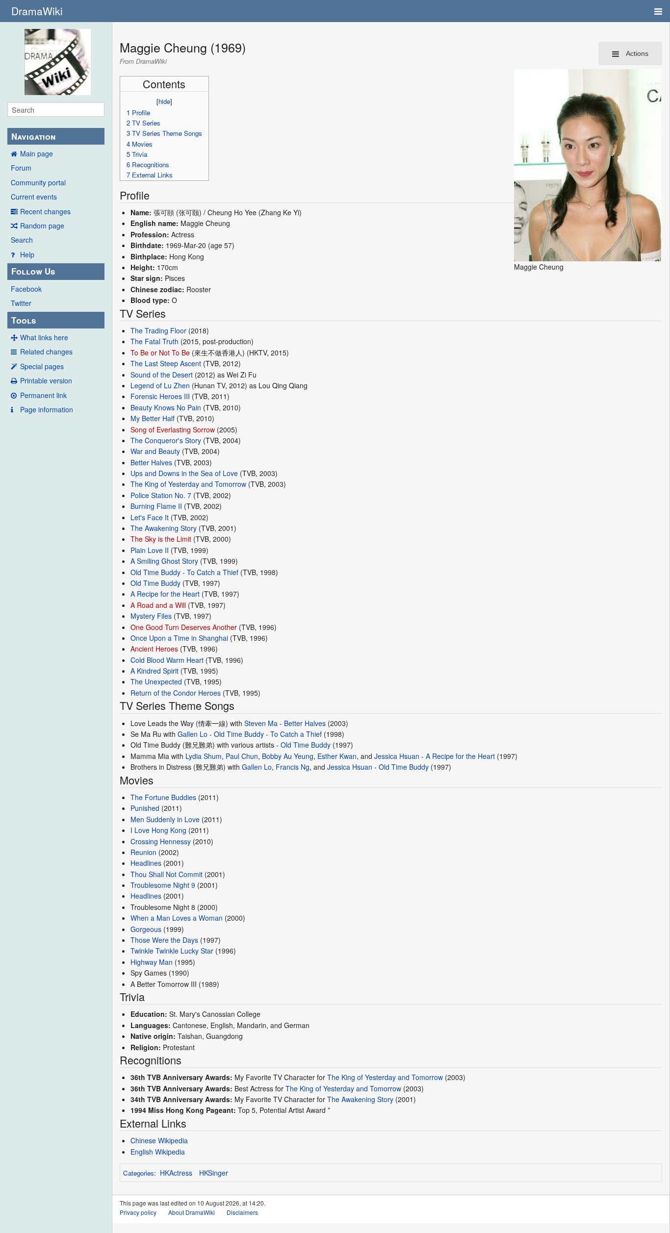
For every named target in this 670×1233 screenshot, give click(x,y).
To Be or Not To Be (160, 352)
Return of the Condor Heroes (175, 693)
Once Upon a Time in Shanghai (179, 638)
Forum (21, 168)
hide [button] (164, 101)
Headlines (145, 863)
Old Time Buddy (155, 583)
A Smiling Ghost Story (164, 561)
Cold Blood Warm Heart (167, 660)
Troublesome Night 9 (162, 885)
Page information (46, 409)
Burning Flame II (156, 506)
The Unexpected (156, 681)
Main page (36, 153)
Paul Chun (242, 756)
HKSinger (213, 1173)
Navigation (33, 136)
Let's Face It (149, 517)
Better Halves (151, 462)
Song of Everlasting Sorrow (172, 429)
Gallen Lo (192, 734)
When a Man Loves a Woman (176, 918)
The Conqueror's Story (165, 440)
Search (22, 240)
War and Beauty (155, 451)
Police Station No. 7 (160, 495)
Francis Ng (292, 767)
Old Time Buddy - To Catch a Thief (184, 572)
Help (27, 254)
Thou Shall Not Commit (166, 874)
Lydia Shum (203, 756)
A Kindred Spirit (154, 671)
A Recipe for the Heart (165, 594)
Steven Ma (261, 723)
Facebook (26, 289)
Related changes (46, 351)
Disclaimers (242, 1212)
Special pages (42, 366)
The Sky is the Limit (160, 539)
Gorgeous (145, 929)
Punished (144, 808)
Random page (42, 225)
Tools (23, 320)
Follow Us (33, 271)
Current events (34, 196)
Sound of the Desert (161, 374)
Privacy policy (138, 1212)
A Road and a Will (158, 605)
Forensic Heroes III (160, 396)
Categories (138, 1173)
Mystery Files (151, 616)
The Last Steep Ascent (165, 363)
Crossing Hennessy (160, 841)
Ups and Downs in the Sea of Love (184, 473)
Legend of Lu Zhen (160, 385)
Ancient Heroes (154, 649)
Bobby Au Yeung (287, 756)
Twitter (21, 303)
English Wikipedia (157, 1152)
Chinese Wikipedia (159, 1140)
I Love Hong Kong (158, 830)
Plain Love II (149, 550)
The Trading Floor (158, 330)
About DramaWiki (191, 1212)
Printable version (46, 380)
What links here (44, 337)
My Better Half (152, 418)
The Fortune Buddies (163, 797)
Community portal (38, 182)
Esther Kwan (337, 756)
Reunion (143, 852)
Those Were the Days (164, 940)
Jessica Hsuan (396, 756)
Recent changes (45, 211)
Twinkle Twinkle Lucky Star (171, 951)
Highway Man (151, 962)
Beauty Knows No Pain (165, 407)
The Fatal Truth (154, 341)
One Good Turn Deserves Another (183, 627)
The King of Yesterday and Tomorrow (188, 484)
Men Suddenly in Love (165, 819)
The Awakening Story (163, 528)
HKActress (176, 1173)
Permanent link (43, 395)
